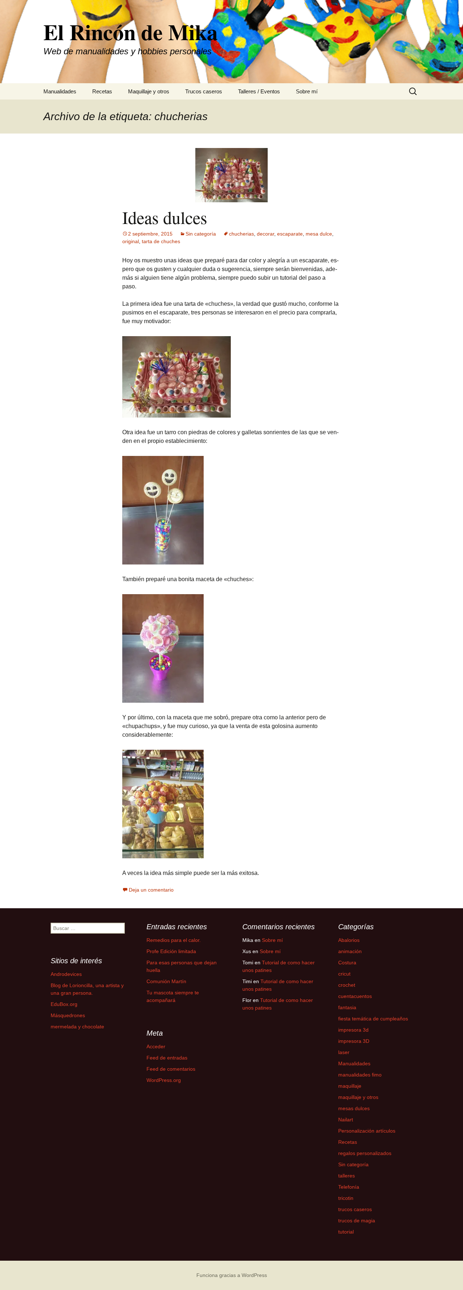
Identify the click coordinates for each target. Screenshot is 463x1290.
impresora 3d (353, 1030)
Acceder (155, 1046)
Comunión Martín (166, 981)
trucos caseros (355, 1209)
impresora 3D (353, 1041)
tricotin (345, 1198)
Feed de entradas (166, 1058)
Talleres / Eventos (259, 91)
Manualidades (59, 91)
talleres (346, 1176)
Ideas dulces (164, 217)
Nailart (345, 1119)
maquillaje (349, 1086)
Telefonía (348, 1187)
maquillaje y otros (358, 1097)
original (130, 241)
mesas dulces (354, 1108)
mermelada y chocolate (77, 1026)
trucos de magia (356, 1220)
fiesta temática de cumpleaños (373, 1019)
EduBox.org (64, 1004)
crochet (346, 985)
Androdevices (66, 974)
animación (350, 951)
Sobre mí (307, 91)
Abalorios (349, 940)
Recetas (102, 91)
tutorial (346, 1232)
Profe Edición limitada (171, 951)
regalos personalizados (364, 1153)
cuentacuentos (355, 996)
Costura (347, 962)
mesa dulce (319, 234)
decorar (265, 234)
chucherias (241, 234)
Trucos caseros (203, 91)
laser (343, 1052)
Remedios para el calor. (173, 940)
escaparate (290, 234)
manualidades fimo (360, 1075)
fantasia (347, 1007)
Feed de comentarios (170, 1069)
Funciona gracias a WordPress (231, 1275)
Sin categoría (201, 234)
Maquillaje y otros (148, 91)
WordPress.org (163, 1080)
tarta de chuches (161, 241)
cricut (344, 974)
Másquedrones (68, 1015)
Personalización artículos (366, 1131)
